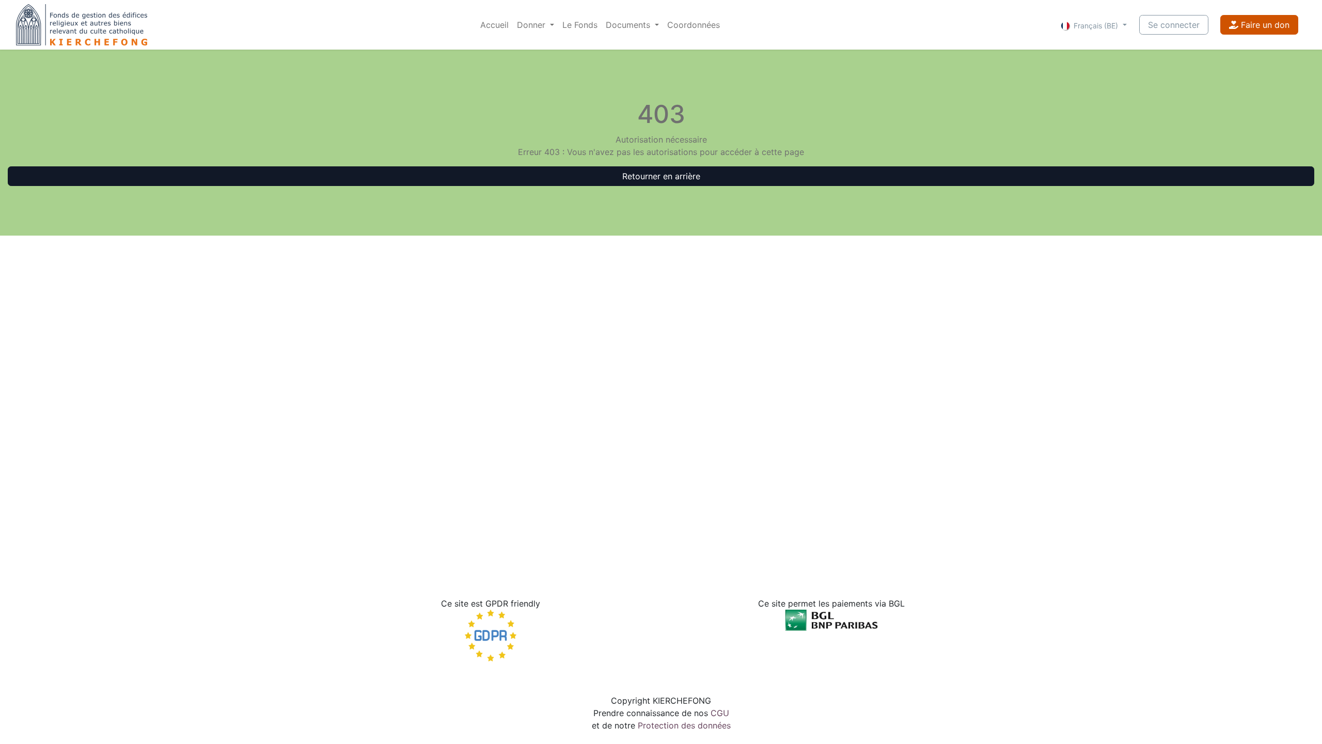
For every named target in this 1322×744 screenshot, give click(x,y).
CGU (720, 713)
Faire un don (1263, 25)
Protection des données (684, 725)
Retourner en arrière (661, 176)
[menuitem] (494, 24)
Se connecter (1174, 25)
